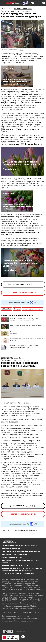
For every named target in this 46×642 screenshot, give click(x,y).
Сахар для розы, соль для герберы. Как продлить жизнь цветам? (20, 263)
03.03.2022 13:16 (7, 9)
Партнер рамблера (20, 631)
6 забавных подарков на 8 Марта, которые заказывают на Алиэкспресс (24, 346)
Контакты (23, 565)
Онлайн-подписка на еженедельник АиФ (21, 551)
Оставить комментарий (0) (23, 293)
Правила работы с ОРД (12, 557)
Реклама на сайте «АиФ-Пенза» (16, 554)
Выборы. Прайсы (9, 565)
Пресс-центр (31, 545)
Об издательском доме (13, 545)
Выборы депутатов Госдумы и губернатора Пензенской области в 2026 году (22, 569)
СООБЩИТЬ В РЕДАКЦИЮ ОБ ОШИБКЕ (18, 573)
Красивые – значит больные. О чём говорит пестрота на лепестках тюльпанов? (24, 319)
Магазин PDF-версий (11, 548)
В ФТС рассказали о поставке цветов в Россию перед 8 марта (21, 163)
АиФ (21, 50)
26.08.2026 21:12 (7, 358)
